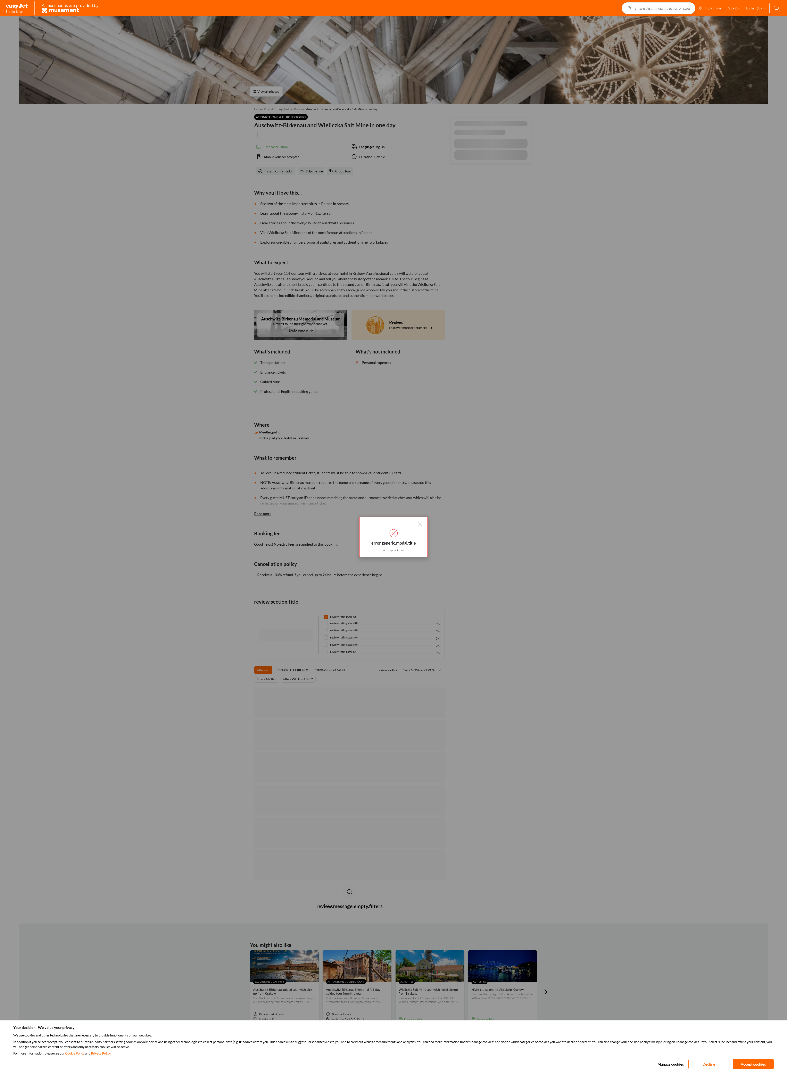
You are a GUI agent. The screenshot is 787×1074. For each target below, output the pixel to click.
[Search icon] (630, 8)
